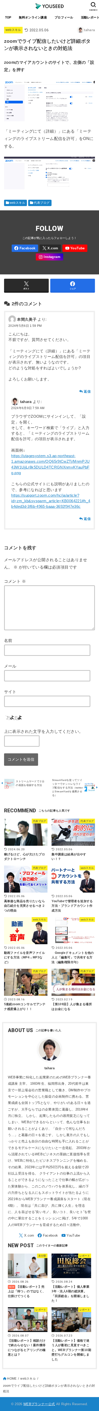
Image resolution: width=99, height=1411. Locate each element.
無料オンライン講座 (33, 17)
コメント (15, 581)
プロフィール (64, 17)
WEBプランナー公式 (39, 1404)
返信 (87, 391)
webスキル (13, 30)
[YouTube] (74, 248)
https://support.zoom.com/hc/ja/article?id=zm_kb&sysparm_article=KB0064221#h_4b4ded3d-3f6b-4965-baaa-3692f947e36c (50, 501)
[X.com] (50, 248)
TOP (8, 17)
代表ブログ (42, 203)
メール (10, 666)
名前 (8, 640)
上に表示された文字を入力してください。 (43, 731)
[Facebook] (25, 248)
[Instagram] (49, 257)
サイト (10, 691)
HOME (11, 1378)
